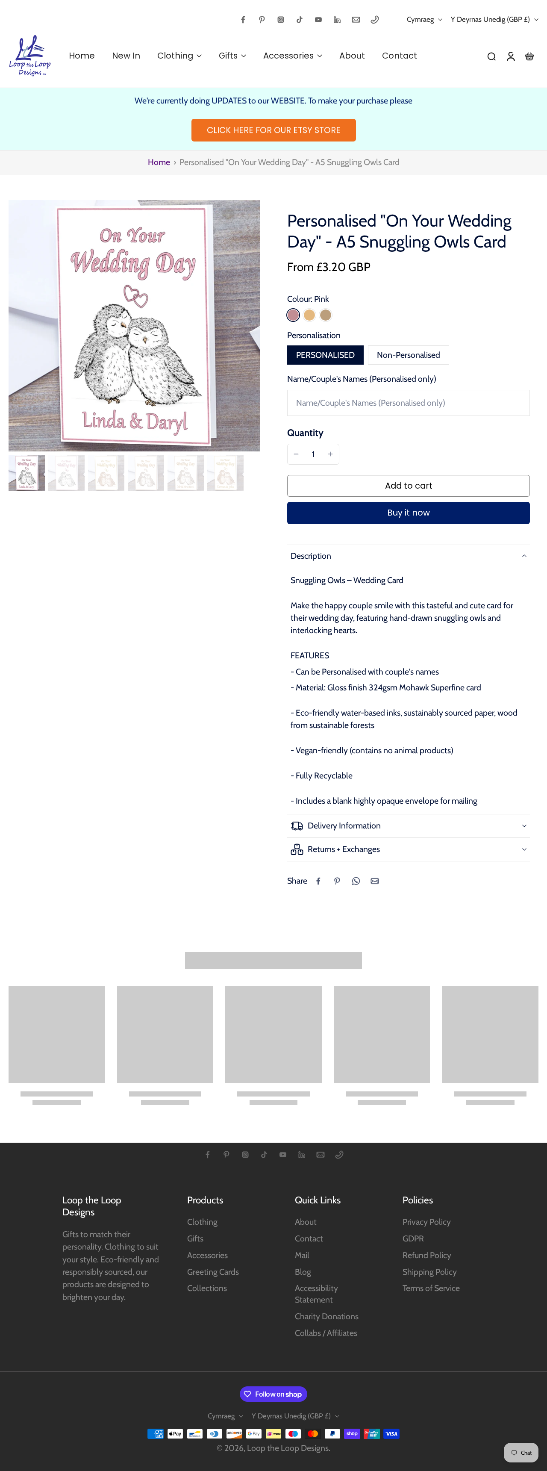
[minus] (296, 454)
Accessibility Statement (316, 1294)
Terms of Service (431, 1288)
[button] (408, 486)
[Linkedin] (337, 19)
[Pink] (293, 315)
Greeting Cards (213, 1272)
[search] (491, 56)
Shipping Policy (430, 1272)
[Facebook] (243, 19)
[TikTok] (299, 19)
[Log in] (510, 55)
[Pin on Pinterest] (337, 881)
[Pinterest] (262, 19)
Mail (302, 1255)
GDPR (413, 1238)
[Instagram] (280, 19)
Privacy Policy (427, 1222)
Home (159, 162)
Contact (309, 1238)
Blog (303, 1272)
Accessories (207, 1255)
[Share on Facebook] (318, 881)
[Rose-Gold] (326, 315)
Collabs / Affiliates (326, 1333)
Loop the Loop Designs (288, 1448)
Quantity (305, 433)
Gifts (195, 1238)
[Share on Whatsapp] (356, 881)
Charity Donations (327, 1316)
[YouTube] (318, 19)
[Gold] (309, 315)
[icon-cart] (529, 56)
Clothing (202, 1222)
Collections (207, 1288)
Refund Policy (427, 1255)
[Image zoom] (134, 325)
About (306, 1222)
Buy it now (408, 513)
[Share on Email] (374, 881)
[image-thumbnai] (27, 473)
